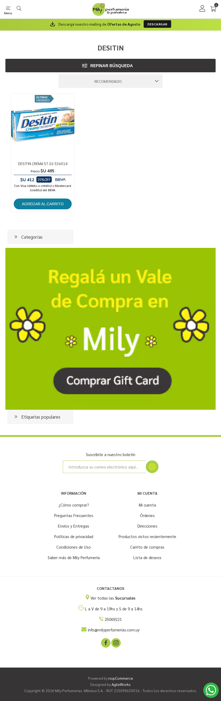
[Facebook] (105, 642)
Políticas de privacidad (73, 536)
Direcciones (147, 525)
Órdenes (147, 515)
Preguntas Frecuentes (73, 515)
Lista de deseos (147, 557)
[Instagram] (115, 642)
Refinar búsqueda (111, 65)
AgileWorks (121, 684)
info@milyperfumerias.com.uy (114, 629)
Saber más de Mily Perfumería (74, 557)
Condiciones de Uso (73, 546)
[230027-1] (42, 125)
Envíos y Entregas (73, 525)
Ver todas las (113, 597)
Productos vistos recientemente (147, 536)
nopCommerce (120, 678)
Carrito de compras (147, 546)
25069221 (113, 619)
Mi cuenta (147, 504)
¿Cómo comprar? (73, 504)
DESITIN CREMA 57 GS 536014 (42, 163)
